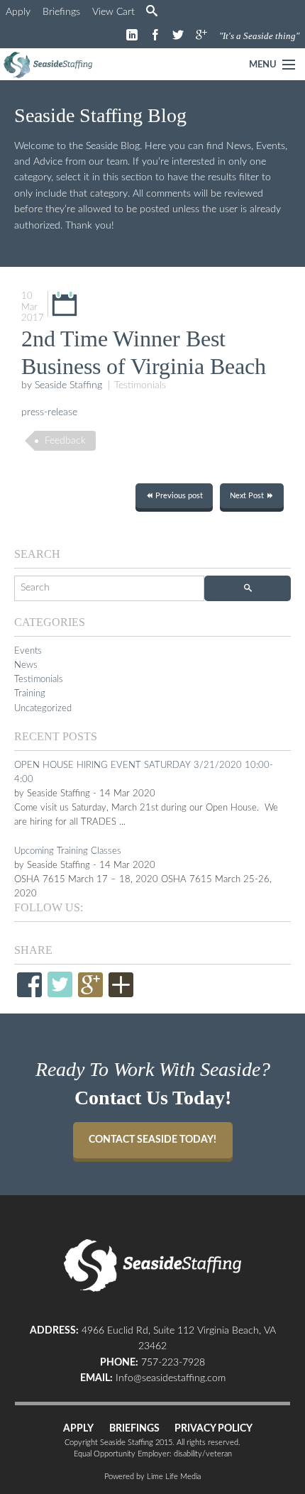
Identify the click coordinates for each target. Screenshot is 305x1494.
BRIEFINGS (134, 1429)
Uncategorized (43, 708)
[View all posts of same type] (64, 304)
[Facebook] (29, 985)
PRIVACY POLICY (213, 1429)
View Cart (113, 12)
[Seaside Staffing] (48, 65)
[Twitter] (60, 985)
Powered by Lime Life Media (152, 1477)
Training (29, 693)
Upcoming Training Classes (67, 851)
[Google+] (90, 985)
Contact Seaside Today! (152, 1140)
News (26, 665)
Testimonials (140, 385)
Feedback (65, 441)
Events (28, 651)
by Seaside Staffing (61, 385)
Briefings (61, 12)
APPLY (78, 1429)
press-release (49, 412)
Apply (18, 12)
